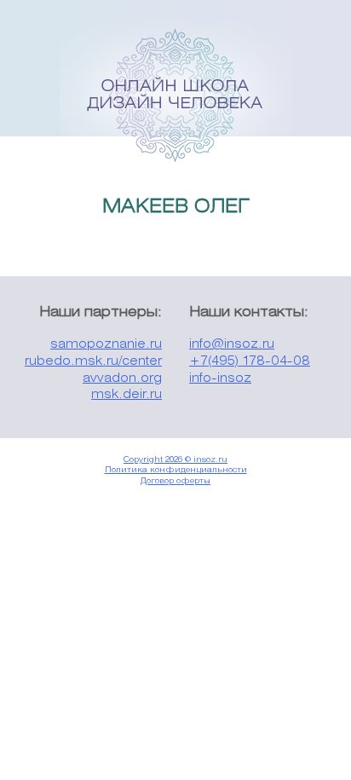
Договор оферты (175, 481)
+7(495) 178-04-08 (249, 361)
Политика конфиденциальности (176, 470)
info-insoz (220, 378)
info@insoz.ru (231, 344)
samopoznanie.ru (106, 344)
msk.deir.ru (126, 395)
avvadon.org (122, 378)
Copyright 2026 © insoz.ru (175, 460)
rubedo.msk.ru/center (93, 361)
